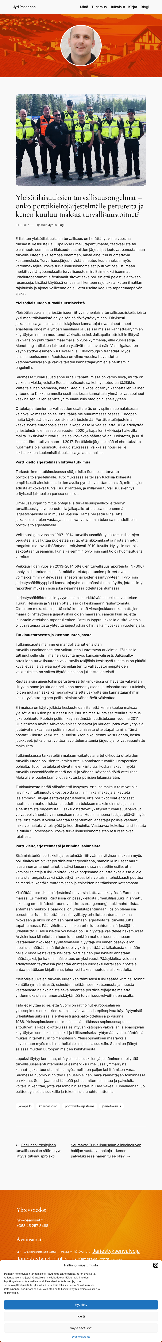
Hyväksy (81, 1305)
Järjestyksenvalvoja (116, 1251)
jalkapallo (25, 1106)
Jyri (50, 225)
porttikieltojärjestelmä (79, 1106)
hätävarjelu (82, 1252)
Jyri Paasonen (24, 7)
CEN (18, 1252)
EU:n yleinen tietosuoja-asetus (40, 1252)
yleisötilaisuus (111, 1106)
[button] (156, 1265)
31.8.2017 (22, 225)
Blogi (61, 225)
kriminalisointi (48, 1106)
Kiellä (81, 1316)
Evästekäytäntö (81, 1336)
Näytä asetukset (81, 1328)
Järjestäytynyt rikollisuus (46, 1259)
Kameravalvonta (93, 1259)
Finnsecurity (65, 1252)
